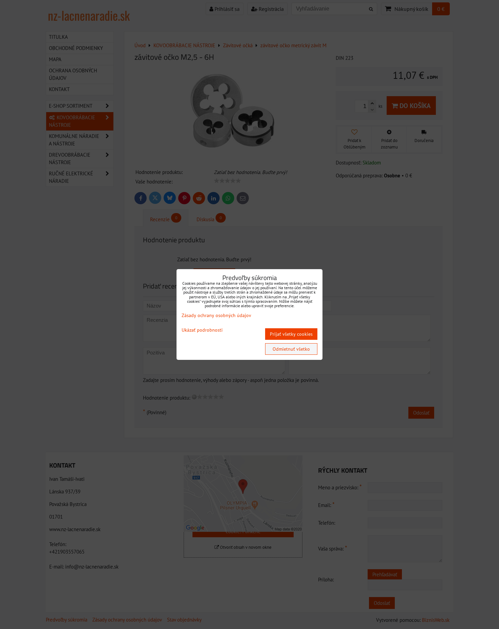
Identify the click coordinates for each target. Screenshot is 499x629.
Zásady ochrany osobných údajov (216, 315)
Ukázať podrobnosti (202, 330)
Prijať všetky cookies (291, 334)
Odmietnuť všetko (291, 349)
